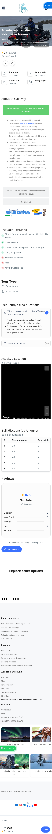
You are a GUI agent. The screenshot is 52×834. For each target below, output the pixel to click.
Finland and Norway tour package (14, 631)
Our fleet (5, 688)
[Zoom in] (47, 408)
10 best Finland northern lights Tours (15, 624)
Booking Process (8, 662)
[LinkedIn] (24, 805)
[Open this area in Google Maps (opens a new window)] (6, 417)
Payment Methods (9, 654)
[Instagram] (20, 805)
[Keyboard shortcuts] (14, 418)
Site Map (5, 696)
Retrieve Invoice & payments (13, 658)
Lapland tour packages (10, 627)
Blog (3, 681)
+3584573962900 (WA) (12, 721)
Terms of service (8, 692)
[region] (26, 391)
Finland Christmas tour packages (14, 639)
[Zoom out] (47, 413)
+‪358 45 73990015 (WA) (12, 717)
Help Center (6, 650)
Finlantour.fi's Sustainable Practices (16, 665)
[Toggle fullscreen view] (47, 368)
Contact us (6, 710)
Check (45, 829)
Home (3, 39)
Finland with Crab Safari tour (12, 635)
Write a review (10, 549)
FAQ (3, 713)
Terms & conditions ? (17, 343)
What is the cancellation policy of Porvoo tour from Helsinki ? (26, 313)
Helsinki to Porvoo (27, 123)
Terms (37, 418)
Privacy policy (7, 685)
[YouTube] (35, 805)
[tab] (26, 110)
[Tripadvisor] (30, 804)
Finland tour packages (18, 39)
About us (5, 677)
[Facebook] (16, 805)
